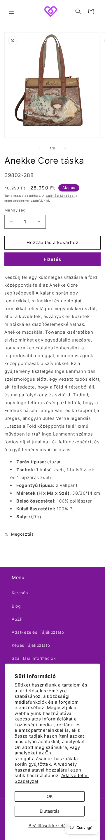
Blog (16, 606)
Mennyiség (15, 210)
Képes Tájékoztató (31, 645)
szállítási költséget (60, 195)
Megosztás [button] (22, 534)
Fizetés (52, 259)
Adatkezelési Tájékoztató (38, 632)
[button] (11, 11)
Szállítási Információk (34, 658)
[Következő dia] (65, 148)
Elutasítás (50, 811)
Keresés (20, 592)
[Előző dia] (39, 148)
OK (50, 796)
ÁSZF (17, 619)
